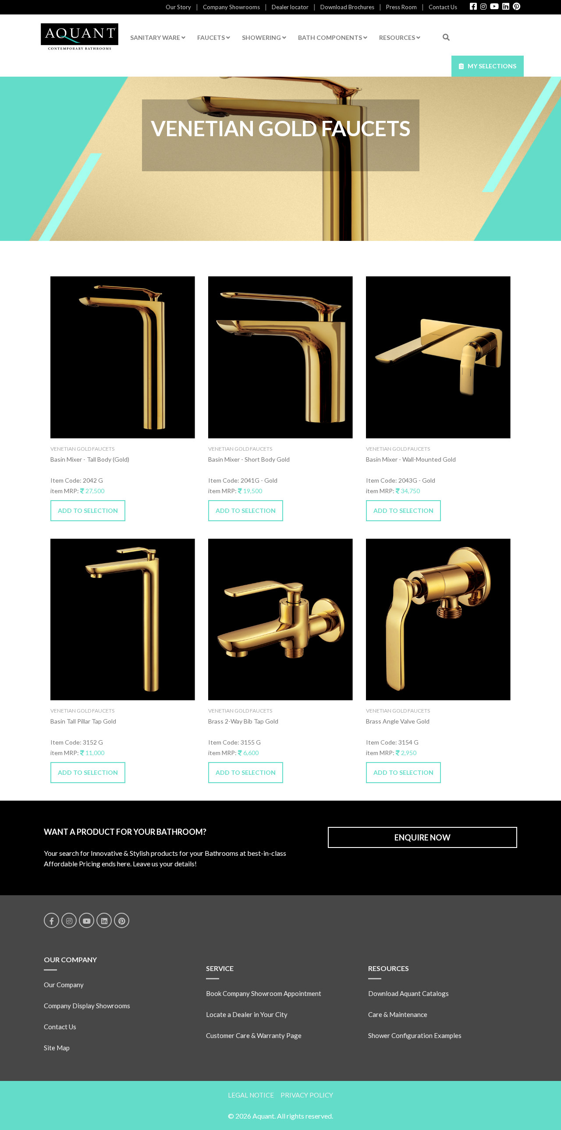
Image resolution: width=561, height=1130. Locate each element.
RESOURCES (397, 37)
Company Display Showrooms (87, 1006)
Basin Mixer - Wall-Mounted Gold (411, 459)
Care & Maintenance (397, 1014)
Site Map (57, 1048)
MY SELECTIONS (490, 66)
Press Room (401, 7)
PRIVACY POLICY (306, 1095)
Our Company (64, 985)
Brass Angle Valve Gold (398, 721)
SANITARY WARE (155, 37)
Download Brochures (347, 7)
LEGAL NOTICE (251, 1095)
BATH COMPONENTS (330, 37)
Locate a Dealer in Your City (247, 1014)
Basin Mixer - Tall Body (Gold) (89, 459)
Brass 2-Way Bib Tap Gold (243, 721)
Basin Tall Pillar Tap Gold (83, 721)
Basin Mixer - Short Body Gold (249, 459)
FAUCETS (211, 37)
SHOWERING (262, 37)
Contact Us (443, 7)
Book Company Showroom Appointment (263, 993)
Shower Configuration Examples (415, 1035)
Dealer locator (290, 7)
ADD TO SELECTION (88, 510)
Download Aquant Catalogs (408, 993)
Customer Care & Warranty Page (254, 1035)
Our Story (178, 7)
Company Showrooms (231, 7)
